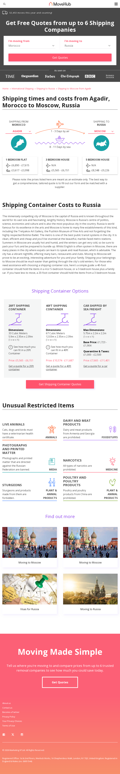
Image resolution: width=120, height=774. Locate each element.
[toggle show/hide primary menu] (116, 4)
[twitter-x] (12, 735)
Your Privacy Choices (12, 721)
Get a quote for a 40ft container (58, 368)
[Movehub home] (60, 4)
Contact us (7, 707)
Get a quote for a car (95, 366)
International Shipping (22, 88)
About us (6, 703)
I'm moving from (19, 41)
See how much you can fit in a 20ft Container (22, 350)
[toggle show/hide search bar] (3, 4)
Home (5, 88)
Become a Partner (10, 712)
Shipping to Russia (45, 88)
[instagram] (21, 735)
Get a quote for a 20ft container (21, 368)
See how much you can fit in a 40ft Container (59, 350)
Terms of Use (8, 725)
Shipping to (101, 123)
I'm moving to (73, 41)
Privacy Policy (8, 716)
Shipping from (18, 123)
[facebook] (3, 735)
